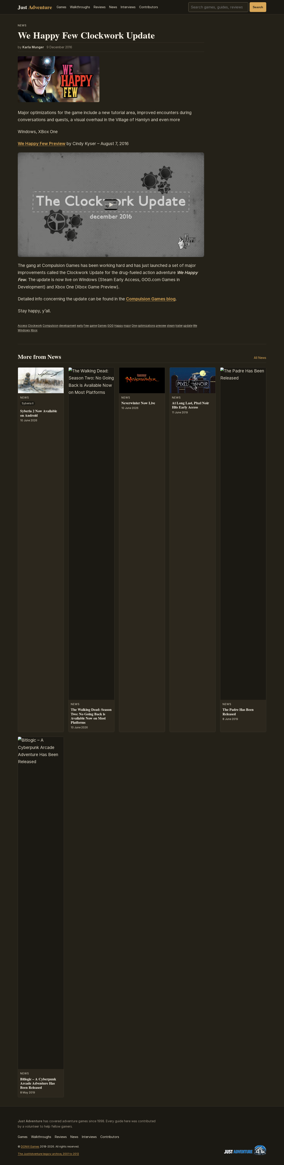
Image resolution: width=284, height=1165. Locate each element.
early (80, 325)
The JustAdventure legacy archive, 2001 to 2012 (48, 1153)
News (113, 7)
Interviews (128, 7)
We (195, 325)
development (67, 325)
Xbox (34, 330)
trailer (179, 325)
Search (258, 7)
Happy (118, 325)
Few (86, 325)
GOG (110, 325)
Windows (24, 330)
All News (260, 358)
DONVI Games (30, 1146)
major (127, 325)
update (187, 325)
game (93, 325)
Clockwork (35, 325)
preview (161, 325)
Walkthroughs (80, 7)
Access (22, 325)
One (134, 325)
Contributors (148, 7)
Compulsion (50, 325)
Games (61, 7)
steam (171, 325)
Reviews (100, 7)
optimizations (146, 325)
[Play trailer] (111, 204)
